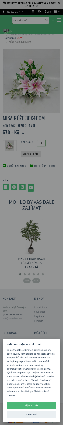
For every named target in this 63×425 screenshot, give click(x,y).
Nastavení (31, 414)
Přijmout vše (31, 405)
